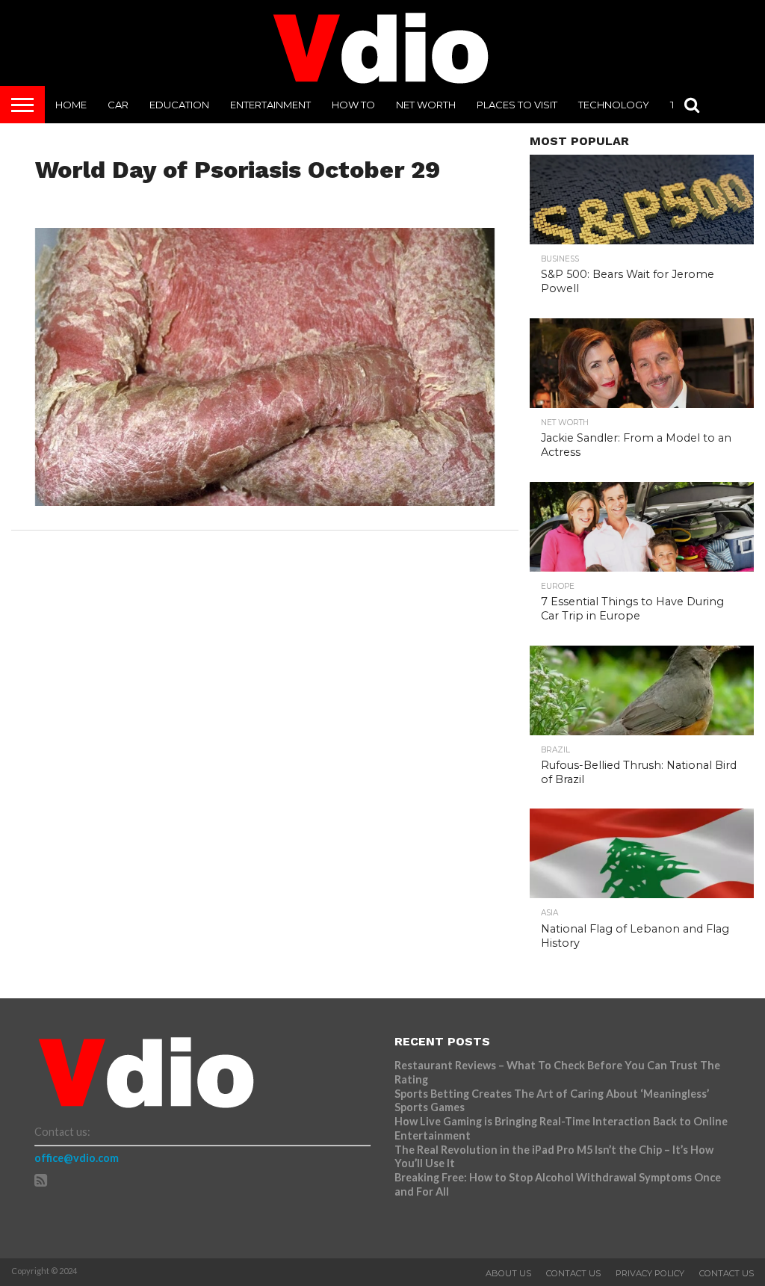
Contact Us (573, 1273)
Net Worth (426, 105)
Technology (613, 105)
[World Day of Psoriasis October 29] (265, 501)
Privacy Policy (650, 1273)
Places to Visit (517, 105)
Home (71, 105)
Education (179, 105)
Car (118, 105)
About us (508, 1273)
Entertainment (270, 105)
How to (353, 105)
